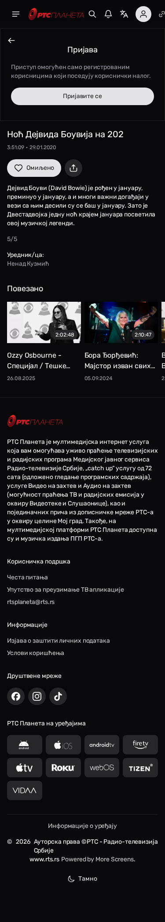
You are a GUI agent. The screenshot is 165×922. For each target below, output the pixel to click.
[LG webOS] (102, 767)
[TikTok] (58, 696)
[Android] (24, 744)
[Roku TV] (63, 767)
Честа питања (27, 577)
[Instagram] (37, 696)
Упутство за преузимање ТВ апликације (65, 589)
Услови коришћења (35, 653)
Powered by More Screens (97, 859)
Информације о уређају (82, 826)
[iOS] (63, 744)
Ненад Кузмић (28, 263)
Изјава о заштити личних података (58, 640)
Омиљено (40, 168)
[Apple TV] (24, 767)
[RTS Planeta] (56, 14)
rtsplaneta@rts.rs (31, 602)
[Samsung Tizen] (140, 767)
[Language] (124, 14)
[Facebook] (16, 696)
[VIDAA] (24, 790)
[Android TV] (102, 744)
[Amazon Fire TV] (140, 744)
